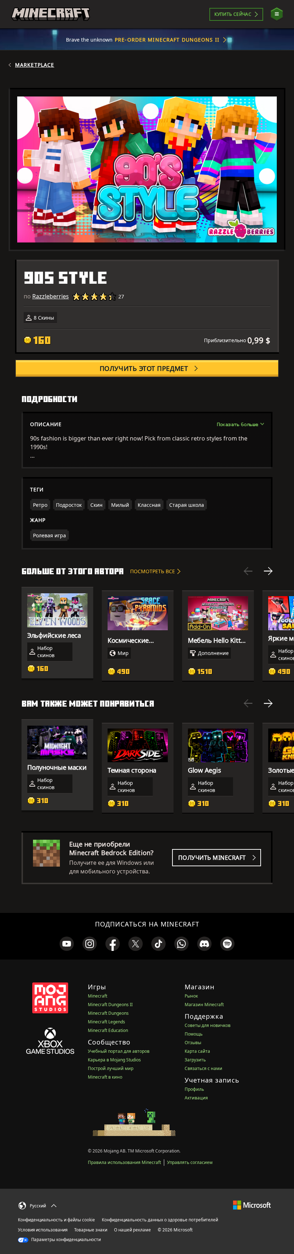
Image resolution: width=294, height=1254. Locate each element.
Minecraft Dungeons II (110, 1004)
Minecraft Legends (106, 1022)
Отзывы (193, 1043)
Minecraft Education (108, 1030)
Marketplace (34, 65)
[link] (67, 944)
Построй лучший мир (110, 1068)
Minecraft (97, 996)
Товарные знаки (90, 1229)
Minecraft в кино (105, 1077)
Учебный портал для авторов (119, 1051)
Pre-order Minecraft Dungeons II (167, 39)
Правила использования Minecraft (124, 1162)
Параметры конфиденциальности (65, 1239)
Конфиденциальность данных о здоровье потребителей (160, 1219)
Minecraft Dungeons (108, 1013)
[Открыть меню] (276, 14)
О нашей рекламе (132, 1229)
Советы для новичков (208, 1025)
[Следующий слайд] (268, 571)
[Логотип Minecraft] (50, 14)
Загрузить (195, 1060)
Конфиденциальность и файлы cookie (56, 1219)
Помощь (194, 1034)
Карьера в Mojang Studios (114, 1060)
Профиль (194, 1089)
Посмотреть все (152, 571)
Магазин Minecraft (204, 1004)
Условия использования (42, 1229)
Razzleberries (50, 296)
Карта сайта (197, 1051)
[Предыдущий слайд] (248, 571)
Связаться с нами (203, 1068)
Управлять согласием (190, 1162)
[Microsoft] (252, 1204)
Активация (196, 1098)
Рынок (191, 996)
